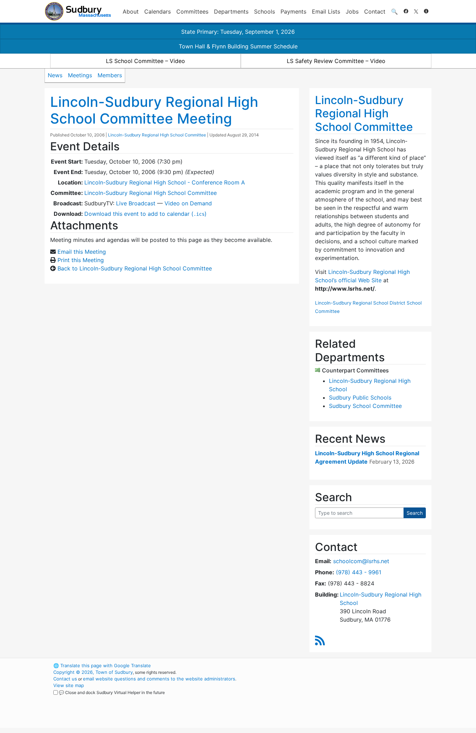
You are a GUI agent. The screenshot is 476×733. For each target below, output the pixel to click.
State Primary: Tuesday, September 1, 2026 (238, 31)
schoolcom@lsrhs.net (361, 561)
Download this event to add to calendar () (145, 213)
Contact (374, 11)
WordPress (337, 665)
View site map (68, 685)
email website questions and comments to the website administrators (159, 678)
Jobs (352, 11)
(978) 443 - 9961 (358, 572)
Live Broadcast (135, 203)
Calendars (157, 11)
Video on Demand (188, 203)
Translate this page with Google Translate (102, 665)
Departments (231, 11)
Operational (349, 698)
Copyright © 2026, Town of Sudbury (93, 672)
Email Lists (326, 11)
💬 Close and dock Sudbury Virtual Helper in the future (112, 692)
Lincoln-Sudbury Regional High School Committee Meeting (154, 110)
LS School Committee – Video (145, 60)
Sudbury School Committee (365, 405)
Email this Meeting (81, 251)
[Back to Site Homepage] (78, 11)
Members (110, 75)
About (131, 11)
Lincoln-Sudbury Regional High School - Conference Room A (164, 182)
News (55, 75)
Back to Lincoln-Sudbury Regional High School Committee (134, 268)
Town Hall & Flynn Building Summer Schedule (238, 46)
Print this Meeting (80, 260)
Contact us (65, 678)
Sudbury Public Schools (360, 397)
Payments (293, 11)
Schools (264, 11)
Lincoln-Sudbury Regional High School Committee (157, 134)
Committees (192, 11)
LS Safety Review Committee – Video (336, 60)
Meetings (80, 75)
